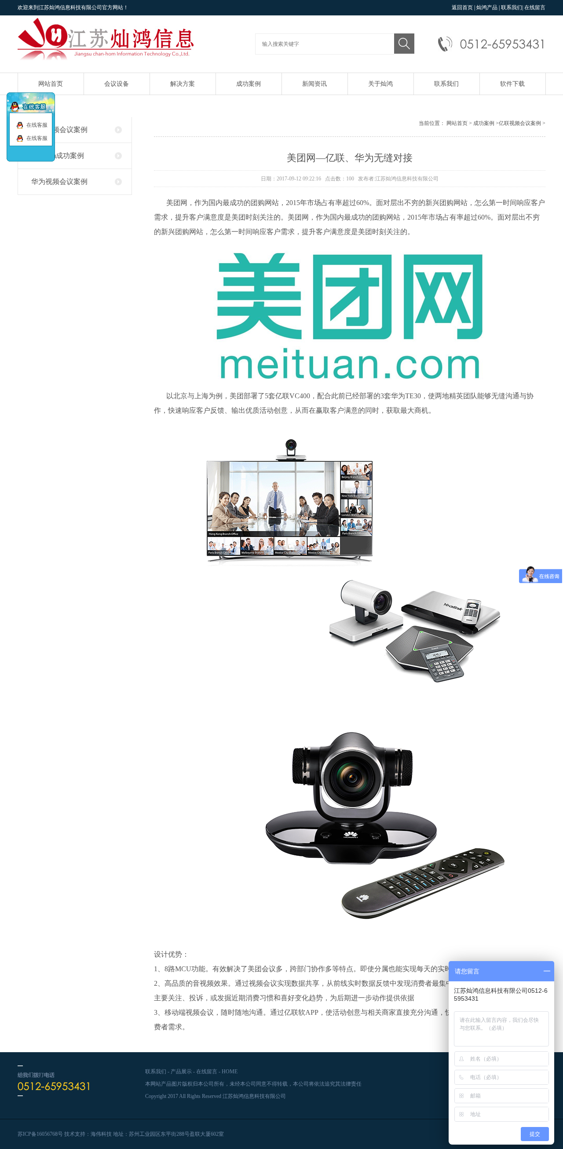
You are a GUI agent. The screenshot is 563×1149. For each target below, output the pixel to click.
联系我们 (511, 7)
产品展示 (181, 1071)
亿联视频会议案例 (59, 129)
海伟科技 (101, 1134)
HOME (230, 1071)
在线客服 (36, 125)
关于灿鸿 (380, 84)
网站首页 (50, 84)
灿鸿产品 (486, 7)
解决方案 (182, 84)
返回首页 (462, 7)
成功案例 (248, 84)
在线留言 (534, 7)
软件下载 (512, 84)
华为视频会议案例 (59, 181)
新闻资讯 (314, 84)
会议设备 (116, 84)
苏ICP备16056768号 (40, 1134)
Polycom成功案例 (57, 155)
